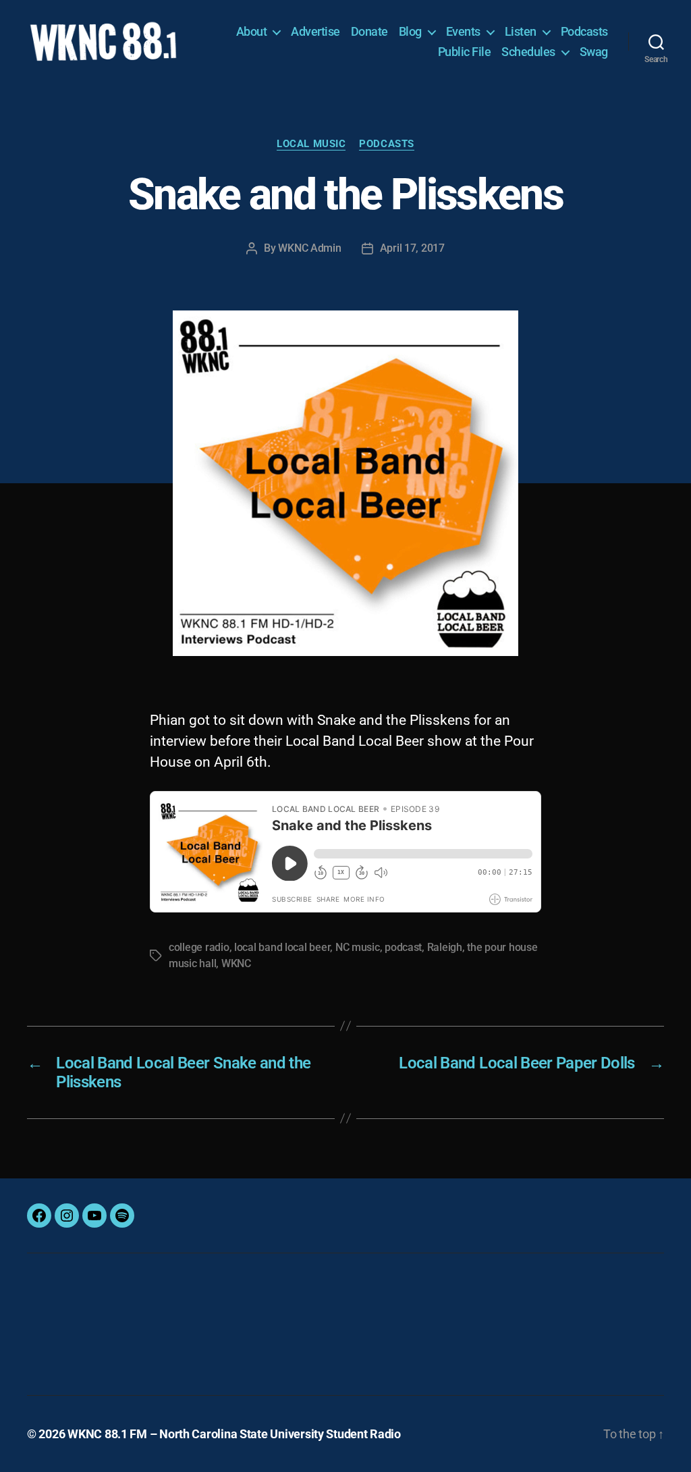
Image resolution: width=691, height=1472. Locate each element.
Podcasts (584, 31)
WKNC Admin (309, 248)
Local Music (311, 144)
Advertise (315, 31)
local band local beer (282, 947)
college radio (199, 947)
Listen (520, 31)
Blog (410, 31)
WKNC (236, 963)
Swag (594, 52)
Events (463, 31)
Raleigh (444, 947)
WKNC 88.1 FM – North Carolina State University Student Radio (234, 1434)
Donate (369, 31)
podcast (403, 947)
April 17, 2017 (412, 248)
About (251, 31)
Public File (464, 52)
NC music (357, 947)
